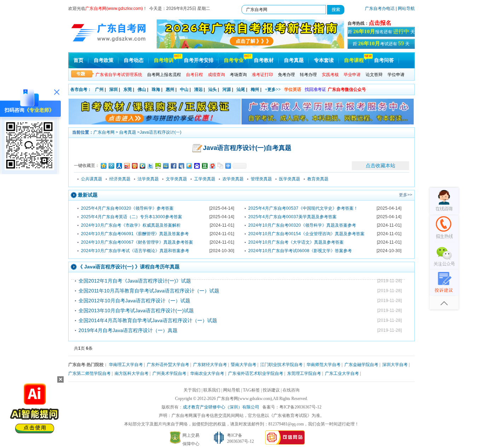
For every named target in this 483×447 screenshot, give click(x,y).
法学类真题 (148, 178)
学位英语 (292, 89)
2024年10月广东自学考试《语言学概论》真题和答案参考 (135, 250)
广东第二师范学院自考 (89, 373)
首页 (78, 60)
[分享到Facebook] (173, 165)
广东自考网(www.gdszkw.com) (244, 398)
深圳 (113, 89)
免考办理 (286, 74)
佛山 (142, 89)
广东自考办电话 (380, 8)
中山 (184, 89)
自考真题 (294, 60)
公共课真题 (91, 178)
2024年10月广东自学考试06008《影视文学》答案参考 (300, 250)
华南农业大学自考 (207, 373)
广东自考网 (104, 132)
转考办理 (308, 74)
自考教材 (264, 60)
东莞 (127, 89)
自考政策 (104, 60)
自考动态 (134, 60)
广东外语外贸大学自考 (168, 364)
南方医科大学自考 (132, 373)
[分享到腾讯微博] (111, 165)
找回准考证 (315, 89)
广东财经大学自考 (210, 364)
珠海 (156, 89)
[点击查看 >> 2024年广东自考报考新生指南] (250, 47)
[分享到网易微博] (212, 165)
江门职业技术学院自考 (281, 364)
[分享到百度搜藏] (196, 165)
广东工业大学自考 (342, 373)
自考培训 (164, 60)
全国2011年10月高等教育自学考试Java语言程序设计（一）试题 (148, 291)
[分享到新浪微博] (126, 165)
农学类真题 (233, 178)
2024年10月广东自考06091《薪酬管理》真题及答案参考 (135, 233)
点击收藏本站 (380, 165)
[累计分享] (239, 166)
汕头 (212, 89)
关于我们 (192, 390)
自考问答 (384, 60)
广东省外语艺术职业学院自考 (255, 373)
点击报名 (380, 23)
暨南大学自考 (243, 364)
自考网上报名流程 (164, 74)
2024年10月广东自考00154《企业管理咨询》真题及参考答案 (306, 233)
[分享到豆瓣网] (204, 165)
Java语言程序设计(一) (160, 132)
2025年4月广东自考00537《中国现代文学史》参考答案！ (303, 208)
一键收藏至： (86, 165)
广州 (99, 89)
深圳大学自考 (395, 364)
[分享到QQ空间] (103, 165)
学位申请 (396, 74)
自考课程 (354, 60)
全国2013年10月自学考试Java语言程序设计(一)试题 (136, 310)
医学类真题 (289, 178)
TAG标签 (251, 390)
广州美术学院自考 (169, 373)
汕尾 (241, 89)
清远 (198, 89)
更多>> (405, 194)
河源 (226, 89)
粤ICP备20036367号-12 (300, 407)
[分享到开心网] (134, 165)
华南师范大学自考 (324, 364)
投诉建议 (271, 390)
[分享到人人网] (119, 165)
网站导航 (406, 8)
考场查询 (238, 74)
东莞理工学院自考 (304, 373)
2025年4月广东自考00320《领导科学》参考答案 (127, 208)
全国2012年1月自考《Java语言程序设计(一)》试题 (134, 281)
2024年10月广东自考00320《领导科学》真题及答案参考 (302, 225)
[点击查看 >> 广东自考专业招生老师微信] (29, 168)
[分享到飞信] (189, 165)
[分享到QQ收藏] (142, 165)
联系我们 (211, 390)
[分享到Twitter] (150, 165)
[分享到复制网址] (220, 165)
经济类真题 (119, 178)
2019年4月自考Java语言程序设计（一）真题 (128, 330)
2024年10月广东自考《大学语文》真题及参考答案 (296, 242)
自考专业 (234, 60)
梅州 (255, 89)
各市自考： (81, 89)
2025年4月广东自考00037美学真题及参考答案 (292, 216)
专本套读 (324, 60)
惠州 (170, 89)
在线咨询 (291, 390)
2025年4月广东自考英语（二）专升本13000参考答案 (131, 216)
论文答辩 (374, 74)
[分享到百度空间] (158, 165)
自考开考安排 (199, 60)
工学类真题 (204, 178)
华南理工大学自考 (126, 364)
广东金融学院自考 (361, 364)
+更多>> (273, 89)
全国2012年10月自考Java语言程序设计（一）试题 (134, 300)
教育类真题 (317, 178)
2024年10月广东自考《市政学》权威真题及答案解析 (131, 225)
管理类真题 (261, 178)
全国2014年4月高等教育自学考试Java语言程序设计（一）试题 (147, 320)
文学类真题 (176, 178)
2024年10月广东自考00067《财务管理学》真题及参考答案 (137, 242)
